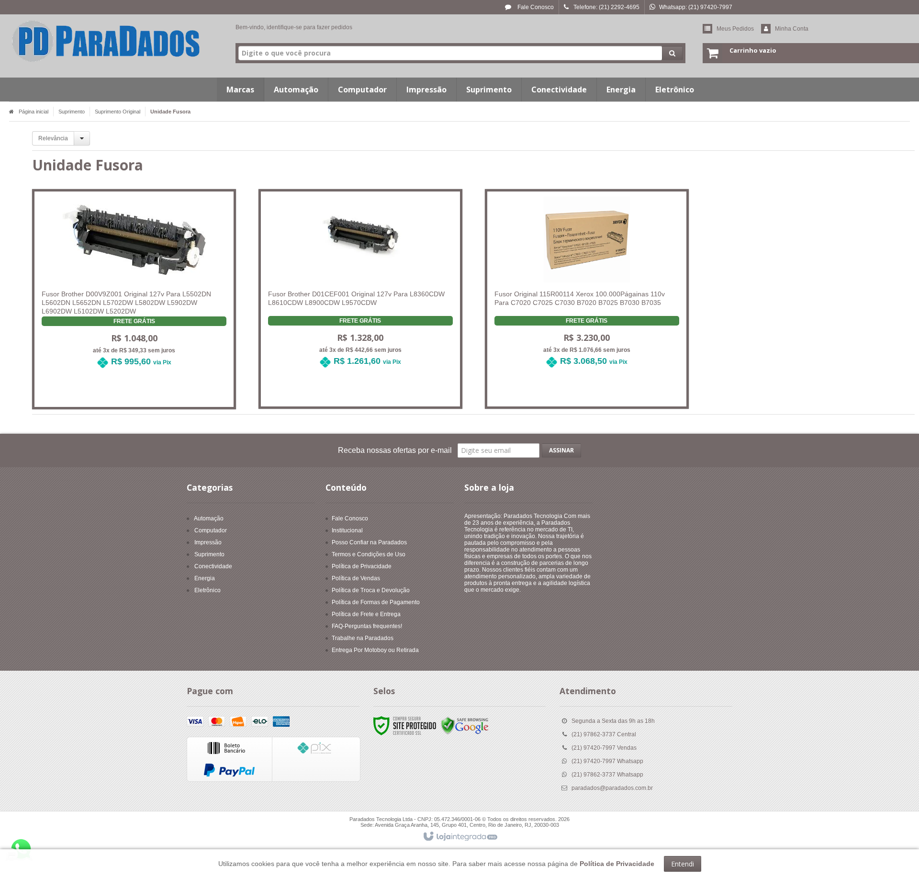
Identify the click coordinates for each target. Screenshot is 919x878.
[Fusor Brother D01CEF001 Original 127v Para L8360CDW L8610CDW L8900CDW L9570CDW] (360, 285)
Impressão (208, 542)
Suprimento (71, 111)
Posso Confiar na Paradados (369, 542)
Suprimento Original (117, 111)
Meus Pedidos (735, 28)
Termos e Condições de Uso (368, 554)
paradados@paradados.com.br (612, 788)
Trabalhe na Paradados (362, 638)
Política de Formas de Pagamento (376, 602)
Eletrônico (207, 590)
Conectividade (213, 566)
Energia (204, 578)
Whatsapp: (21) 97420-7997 (695, 7)
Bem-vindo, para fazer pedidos (293, 27)
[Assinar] (561, 450)
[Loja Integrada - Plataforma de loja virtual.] (460, 837)
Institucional (347, 530)
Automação (209, 518)
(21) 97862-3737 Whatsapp (607, 774)
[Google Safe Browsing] (465, 725)
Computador (210, 530)
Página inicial (33, 111)
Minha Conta (791, 28)
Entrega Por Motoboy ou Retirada (375, 650)
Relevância (53, 138)
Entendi (682, 863)
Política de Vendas (356, 578)
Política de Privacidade (362, 566)
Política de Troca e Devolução (371, 590)
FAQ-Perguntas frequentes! (367, 626)
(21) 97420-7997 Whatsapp (607, 761)
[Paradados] (106, 41)
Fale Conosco (535, 7)
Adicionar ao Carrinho (140, 390)
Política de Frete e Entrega (366, 614)
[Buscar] (672, 53)
